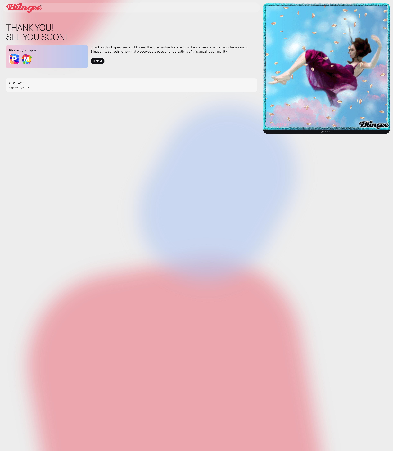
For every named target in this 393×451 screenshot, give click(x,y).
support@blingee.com (19, 87)
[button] (321, 131)
